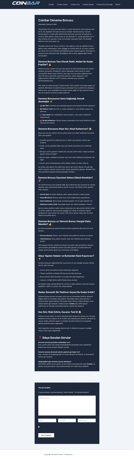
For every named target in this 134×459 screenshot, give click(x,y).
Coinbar (16, 6)
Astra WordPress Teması (81, 454)
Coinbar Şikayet (88, 4)
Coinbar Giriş (75, 4)
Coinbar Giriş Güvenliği (104, 4)
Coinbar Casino (62, 4)
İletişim (117, 4)
